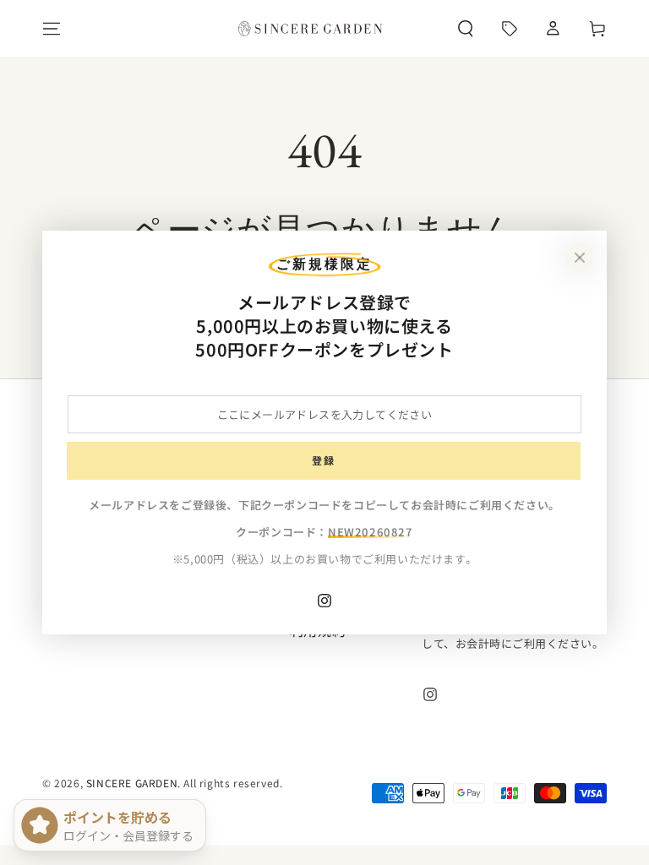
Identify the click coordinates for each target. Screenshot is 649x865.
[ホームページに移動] (310, 29)
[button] (466, 28)
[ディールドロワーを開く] (510, 28)
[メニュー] (52, 28)
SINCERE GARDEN (131, 782)
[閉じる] (579, 257)
